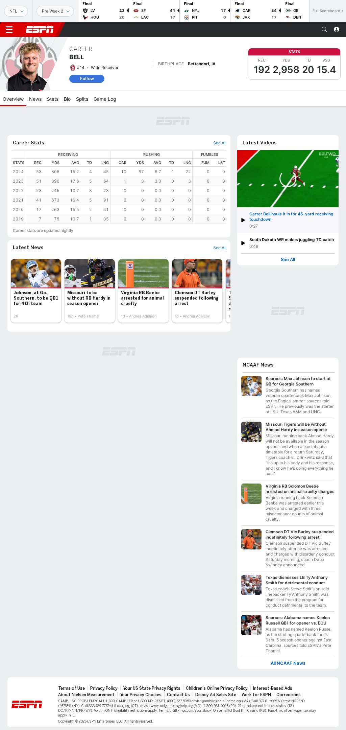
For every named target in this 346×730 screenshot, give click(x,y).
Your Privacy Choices (141, 694)
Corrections (288, 694)
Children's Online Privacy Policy (217, 688)
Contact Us (178, 694)
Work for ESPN (256, 694)
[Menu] (9, 29)
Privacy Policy (104, 688)
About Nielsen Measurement (86, 694)
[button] (324, 29)
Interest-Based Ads (272, 688)
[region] (126, 186)
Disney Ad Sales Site (215, 694)
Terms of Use (71, 688)
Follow (87, 78)
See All (288, 259)
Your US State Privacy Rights (151, 688)
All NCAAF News (288, 663)
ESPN (40, 29)
